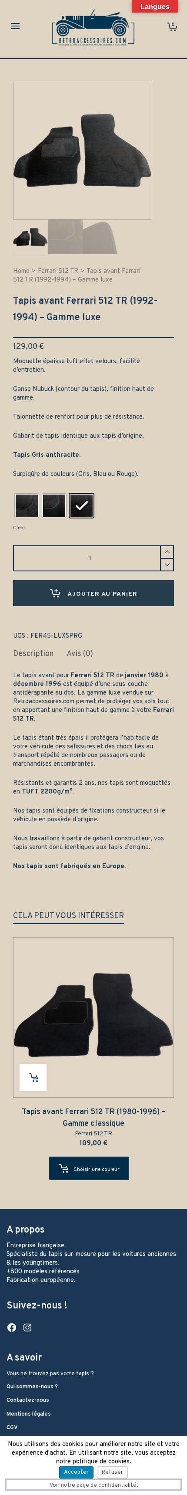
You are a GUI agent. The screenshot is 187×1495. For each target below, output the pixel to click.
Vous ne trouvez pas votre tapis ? (50, 1373)
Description (33, 654)
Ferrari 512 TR (58, 271)
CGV (12, 1427)
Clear (19, 528)
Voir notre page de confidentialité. (94, 1485)
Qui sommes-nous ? (32, 1387)
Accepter (76, 1472)
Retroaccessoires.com (43, 702)
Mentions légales (29, 1414)
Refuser (112, 1472)
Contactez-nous (28, 1400)
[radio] (27, 506)
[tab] (33, 654)
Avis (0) (80, 654)
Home (21, 271)
